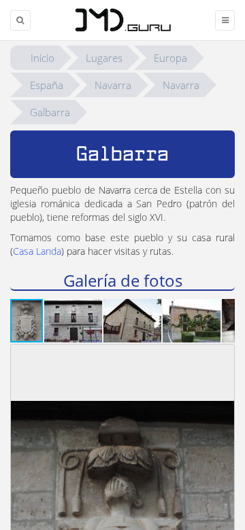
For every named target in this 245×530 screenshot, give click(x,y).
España (46, 85)
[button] (73, 321)
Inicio (42, 58)
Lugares (104, 58)
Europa (170, 58)
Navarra (113, 85)
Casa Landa (37, 251)
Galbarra (50, 112)
